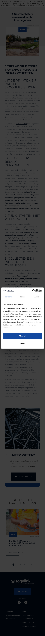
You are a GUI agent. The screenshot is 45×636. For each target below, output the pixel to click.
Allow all (22, 336)
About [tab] (36, 297)
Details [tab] (22, 297)
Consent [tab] (8, 297)
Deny (22, 343)
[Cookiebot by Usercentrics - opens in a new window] (32, 290)
